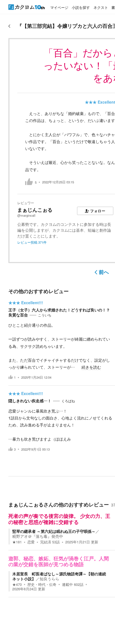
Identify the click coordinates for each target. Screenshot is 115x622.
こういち (44, 315)
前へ (104, 272)
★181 (17, 542)
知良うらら (49, 578)
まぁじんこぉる (34, 209)
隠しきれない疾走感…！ (29, 400)
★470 (17, 584)
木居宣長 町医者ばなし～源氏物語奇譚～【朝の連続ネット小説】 (59, 576)
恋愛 (31, 541)
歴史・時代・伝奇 (41, 584)
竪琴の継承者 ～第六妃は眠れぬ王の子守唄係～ (53, 531)
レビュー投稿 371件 (32, 242)
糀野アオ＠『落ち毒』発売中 (37, 536)
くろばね (68, 401)
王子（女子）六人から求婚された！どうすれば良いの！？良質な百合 (59, 312)
